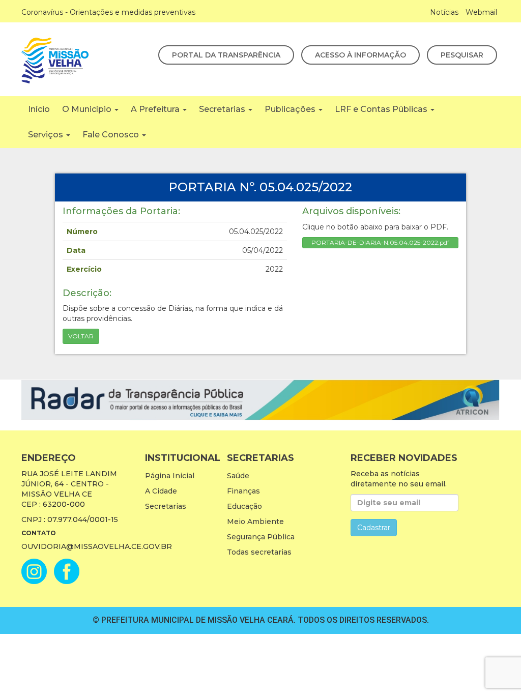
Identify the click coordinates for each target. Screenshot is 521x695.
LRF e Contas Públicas (382, 109)
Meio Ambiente (255, 521)
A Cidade (161, 491)
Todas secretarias (259, 552)
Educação (244, 506)
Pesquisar (462, 55)
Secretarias (223, 109)
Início (39, 109)
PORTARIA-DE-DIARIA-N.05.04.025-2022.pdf (380, 242)
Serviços (46, 134)
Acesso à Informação (360, 55)
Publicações (291, 109)
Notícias (444, 12)
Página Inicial (169, 475)
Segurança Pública (261, 536)
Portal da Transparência (226, 55)
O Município (87, 109)
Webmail (481, 12)
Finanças (243, 491)
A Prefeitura (156, 109)
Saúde (238, 475)
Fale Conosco (111, 134)
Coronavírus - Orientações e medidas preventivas (108, 12)
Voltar (81, 336)
